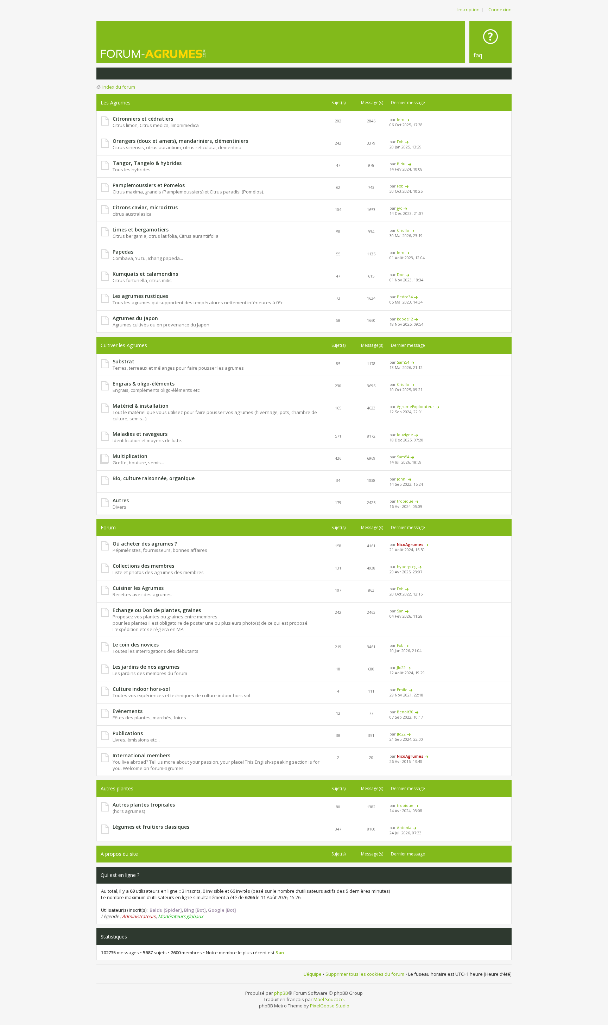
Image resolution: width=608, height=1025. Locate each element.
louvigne (405, 434)
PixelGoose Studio (329, 1005)
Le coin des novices (136, 644)
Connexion (500, 9)
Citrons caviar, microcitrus (145, 207)
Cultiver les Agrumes (124, 345)
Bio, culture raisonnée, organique (154, 478)
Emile (402, 689)
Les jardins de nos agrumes (146, 666)
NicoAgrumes (410, 544)
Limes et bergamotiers (141, 229)
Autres (121, 500)
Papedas (123, 251)
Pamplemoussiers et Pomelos (149, 185)
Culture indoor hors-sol (141, 689)
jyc (399, 208)
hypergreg (407, 566)
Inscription (468, 9)
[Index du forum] (153, 53)
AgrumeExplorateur (415, 406)
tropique (405, 501)
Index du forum (118, 87)
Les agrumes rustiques (140, 296)
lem (400, 119)
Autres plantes (117, 788)
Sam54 (403, 362)
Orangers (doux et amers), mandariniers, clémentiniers (180, 141)
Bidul (401, 163)
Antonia (404, 827)
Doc (400, 274)
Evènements (127, 711)
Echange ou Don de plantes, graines (157, 610)
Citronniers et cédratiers (143, 118)
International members (141, 755)
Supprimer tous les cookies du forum (364, 974)
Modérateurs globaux (180, 916)
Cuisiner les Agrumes (138, 588)
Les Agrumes (116, 102)
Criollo (403, 230)
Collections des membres (143, 565)
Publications (128, 733)
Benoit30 (405, 711)
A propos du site (119, 854)
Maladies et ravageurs (140, 434)
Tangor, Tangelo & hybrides (147, 163)
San (400, 610)
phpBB (281, 993)
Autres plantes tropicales (144, 804)
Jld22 (401, 667)
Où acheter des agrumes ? (145, 543)
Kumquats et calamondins (145, 273)
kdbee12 (405, 318)
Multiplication (130, 456)
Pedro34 (405, 296)
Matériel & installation (141, 405)
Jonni (401, 479)
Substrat (123, 361)
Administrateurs (139, 916)
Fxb (400, 141)
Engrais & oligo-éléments (144, 383)
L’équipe (313, 974)
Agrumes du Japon (135, 318)
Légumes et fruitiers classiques (151, 826)
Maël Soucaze (329, 999)
